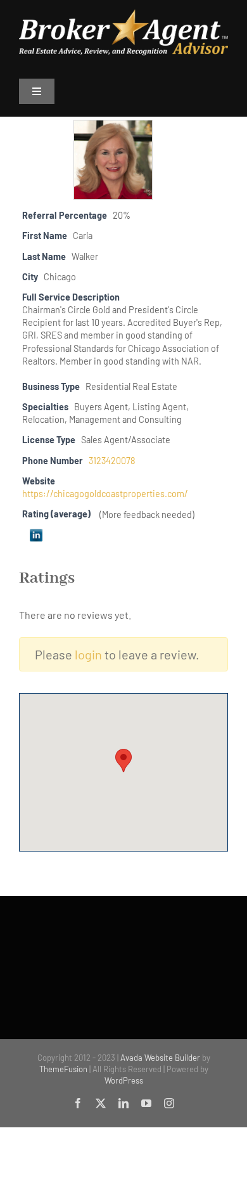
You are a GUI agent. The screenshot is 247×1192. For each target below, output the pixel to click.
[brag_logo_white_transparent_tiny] (123, 14)
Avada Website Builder (160, 1058)
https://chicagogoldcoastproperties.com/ (105, 493)
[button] (123, 760)
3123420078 (112, 460)
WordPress (123, 1080)
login (88, 654)
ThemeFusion (63, 1069)
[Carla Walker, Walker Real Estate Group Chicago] (113, 125)
